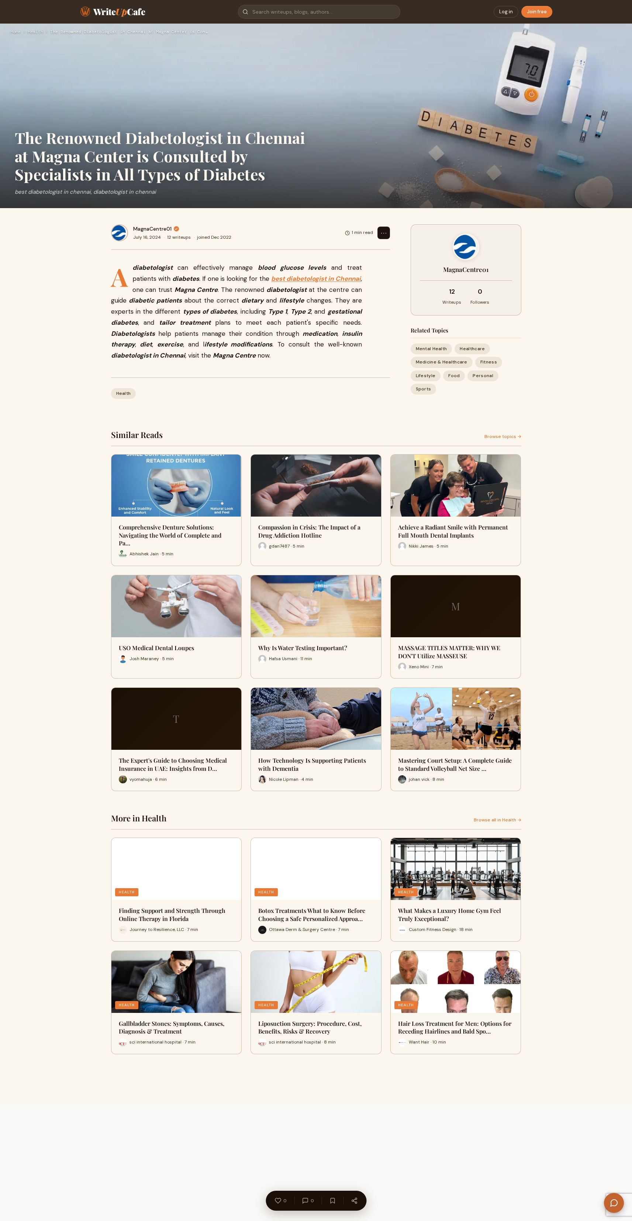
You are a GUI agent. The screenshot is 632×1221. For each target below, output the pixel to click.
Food (454, 375)
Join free (537, 11)
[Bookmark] (332, 1200)
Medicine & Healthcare (441, 362)
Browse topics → (502, 436)
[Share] (354, 1200)
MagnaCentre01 (152, 228)
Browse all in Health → (497, 820)
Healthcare (472, 349)
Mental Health (431, 349)
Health (35, 32)
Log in (506, 11)
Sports (423, 389)
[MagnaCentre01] (119, 232)
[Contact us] (614, 1203)
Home (15, 32)
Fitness (488, 362)
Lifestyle (426, 375)
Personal (483, 375)
